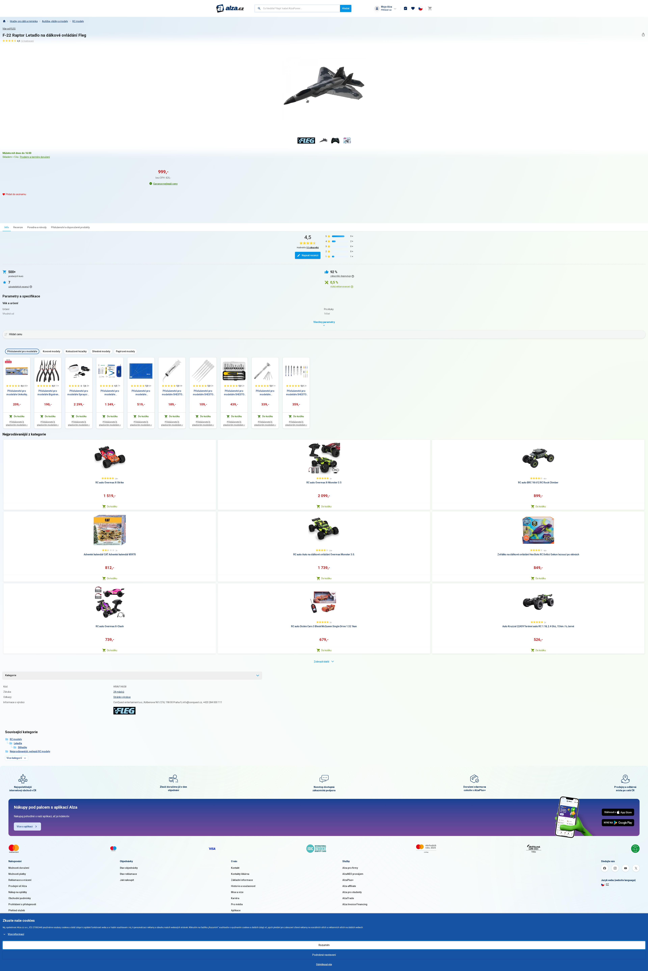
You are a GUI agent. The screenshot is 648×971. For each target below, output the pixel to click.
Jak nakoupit (127, 880)
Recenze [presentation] (18, 227)
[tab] (7, 227)
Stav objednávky (129, 868)
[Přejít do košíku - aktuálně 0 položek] (430, 8)
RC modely (78, 21)
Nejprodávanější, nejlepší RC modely (30, 751)
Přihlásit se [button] (386, 10)
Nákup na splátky (17, 892)
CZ (607, 884)
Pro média (237, 904)
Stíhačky (22, 747)
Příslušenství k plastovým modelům (17, 423)
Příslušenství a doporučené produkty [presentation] (70, 227)
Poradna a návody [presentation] (37, 227)
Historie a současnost (243, 886)
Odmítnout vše (324, 964)
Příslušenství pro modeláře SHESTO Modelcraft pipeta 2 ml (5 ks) (203, 393)
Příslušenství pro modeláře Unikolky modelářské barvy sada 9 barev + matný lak (16, 393)
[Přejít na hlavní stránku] (230, 8)
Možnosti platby (17, 874)
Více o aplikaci (25, 826)
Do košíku (112, 506)
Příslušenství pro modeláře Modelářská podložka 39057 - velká (141, 393)
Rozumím (324, 945)
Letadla (18, 743)
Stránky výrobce (122, 697)
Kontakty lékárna (240, 874)
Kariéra (235, 898)
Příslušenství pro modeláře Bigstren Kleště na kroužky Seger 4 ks (47, 393)
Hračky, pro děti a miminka (24, 21)
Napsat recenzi (310, 255)
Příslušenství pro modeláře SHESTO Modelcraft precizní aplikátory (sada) (296, 393)
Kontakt (235, 868)
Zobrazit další (321, 661)
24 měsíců (118, 691)
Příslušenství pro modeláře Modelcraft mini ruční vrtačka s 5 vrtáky (265, 393)
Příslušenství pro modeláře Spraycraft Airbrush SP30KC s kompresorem (78, 393)
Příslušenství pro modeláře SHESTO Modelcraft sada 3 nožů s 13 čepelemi (234, 393)
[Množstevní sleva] (8, 361)
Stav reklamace (128, 874)
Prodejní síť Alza (17, 886)
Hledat (345, 8)
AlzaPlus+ (348, 880)
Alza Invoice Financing (354, 904)
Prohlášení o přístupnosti (22, 904)
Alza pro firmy (350, 868)
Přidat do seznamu (16, 194)
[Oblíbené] (413, 8)
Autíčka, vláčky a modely (55, 21)
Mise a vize (237, 892)
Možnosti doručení (18, 868)
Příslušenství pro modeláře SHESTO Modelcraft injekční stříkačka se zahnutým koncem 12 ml (172, 393)
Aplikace (235, 910)
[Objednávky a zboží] (405, 8)
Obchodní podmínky (19, 898)
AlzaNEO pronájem (352, 874)
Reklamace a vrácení (19, 880)
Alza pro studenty (352, 892)
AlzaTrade (348, 898)
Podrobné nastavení (324, 954)
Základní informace (242, 880)
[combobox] (297, 8)
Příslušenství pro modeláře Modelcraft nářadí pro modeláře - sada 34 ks (110, 393)
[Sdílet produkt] (643, 34)
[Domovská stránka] (4, 21)
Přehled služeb (16, 910)
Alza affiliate (349, 886)
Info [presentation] (7, 227)
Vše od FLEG (9, 28)
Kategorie (10, 675)
